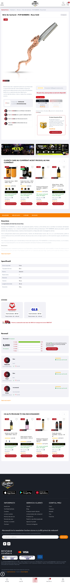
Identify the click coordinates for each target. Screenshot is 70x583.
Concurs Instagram (32, 524)
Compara (63, 15)
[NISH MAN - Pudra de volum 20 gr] (11, 172)
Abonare (64, 537)
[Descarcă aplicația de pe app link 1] (9, 493)
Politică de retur (8, 519)
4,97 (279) (45, 191)
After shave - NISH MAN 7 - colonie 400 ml (58, 186)
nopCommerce (11, 571)
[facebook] (4, 543)
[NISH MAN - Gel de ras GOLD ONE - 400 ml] (11, 424)
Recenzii (35, 215)
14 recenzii (47, 88)
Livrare (26, 215)
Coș (50, 514)
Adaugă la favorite (16, 167)
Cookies (6, 511)
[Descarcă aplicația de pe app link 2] (26, 493)
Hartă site (7, 506)
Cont (50, 506)
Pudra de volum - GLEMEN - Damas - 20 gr (58, 434)
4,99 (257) (60, 438)
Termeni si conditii (9, 521)
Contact (6, 524)
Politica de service (9, 516)
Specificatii (16, 215)
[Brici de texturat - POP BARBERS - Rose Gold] (35, 80)
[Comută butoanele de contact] (67, 573)
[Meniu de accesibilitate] (2, 574)
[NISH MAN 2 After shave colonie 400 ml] (27, 424)
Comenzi (51, 509)
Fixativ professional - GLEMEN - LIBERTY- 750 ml (42, 188)
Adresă (51, 511)
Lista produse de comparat (34, 514)
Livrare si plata (8, 514)
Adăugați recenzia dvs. (57, 88)
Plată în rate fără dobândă (34, 519)
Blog (27, 509)
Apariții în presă (31, 521)
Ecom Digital (24, 571)
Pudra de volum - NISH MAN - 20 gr (11, 181)
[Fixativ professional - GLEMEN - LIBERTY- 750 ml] (42, 172)
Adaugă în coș (11, 203)
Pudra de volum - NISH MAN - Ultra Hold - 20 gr (27, 182)
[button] (66, 125)
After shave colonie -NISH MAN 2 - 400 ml (27, 437)
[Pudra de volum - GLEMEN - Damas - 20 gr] (58, 424)
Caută (28, 506)
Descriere (5, 215)
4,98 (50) (29, 186)
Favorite (51, 516)
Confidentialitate (9, 509)
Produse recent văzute (33, 511)
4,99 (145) (13, 186)
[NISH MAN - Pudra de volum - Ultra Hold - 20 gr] (27, 172)
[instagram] (8, 543)
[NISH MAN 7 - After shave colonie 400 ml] (58, 172)
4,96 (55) (60, 189)
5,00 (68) (29, 441)
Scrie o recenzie (52, 348)
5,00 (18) (13, 438)
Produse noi (29, 516)
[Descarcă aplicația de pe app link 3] (42, 493)
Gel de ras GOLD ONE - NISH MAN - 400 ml (11, 433)
